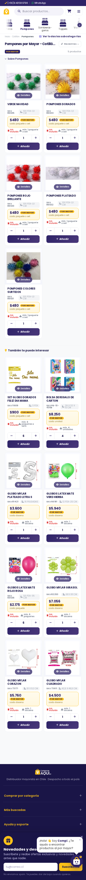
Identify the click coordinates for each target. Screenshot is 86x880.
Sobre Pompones (18, 58)
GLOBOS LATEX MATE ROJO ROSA (21, 589)
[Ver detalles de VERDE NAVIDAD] (23, 81)
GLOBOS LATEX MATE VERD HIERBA (60, 495)
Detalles (25, 95)
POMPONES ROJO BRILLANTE (18, 197)
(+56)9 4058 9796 (17, 3)
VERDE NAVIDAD (17, 104)
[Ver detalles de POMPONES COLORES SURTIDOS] (23, 266)
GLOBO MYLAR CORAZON (16, 682)
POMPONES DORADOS (60, 104)
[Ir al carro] (69, 11)
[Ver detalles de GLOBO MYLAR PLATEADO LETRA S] (23, 471)
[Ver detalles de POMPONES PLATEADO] (62, 173)
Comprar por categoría (21, 796)
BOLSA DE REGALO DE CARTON (60, 399)
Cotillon (16, 36)
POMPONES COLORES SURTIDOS (21, 290)
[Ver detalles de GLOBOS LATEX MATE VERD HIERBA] (62, 471)
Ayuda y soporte (16, 824)
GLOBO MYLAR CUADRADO (55, 682)
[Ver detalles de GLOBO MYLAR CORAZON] (23, 658)
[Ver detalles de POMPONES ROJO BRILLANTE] (23, 173)
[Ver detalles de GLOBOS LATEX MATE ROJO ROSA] (23, 565)
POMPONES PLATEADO (61, 196)
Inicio (7, 36)
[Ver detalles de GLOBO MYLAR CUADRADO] (62, 658)
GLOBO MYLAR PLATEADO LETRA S (19, 495)
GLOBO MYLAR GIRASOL (61, 587)
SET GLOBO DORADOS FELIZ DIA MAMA (21, 399)
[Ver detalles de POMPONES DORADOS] (62, 81)
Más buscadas (15, 810)
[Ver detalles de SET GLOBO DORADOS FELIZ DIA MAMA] (23, 374)
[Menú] (79, 11)
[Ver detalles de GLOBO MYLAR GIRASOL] (62, 565)
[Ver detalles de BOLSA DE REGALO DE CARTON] (62, 374)
